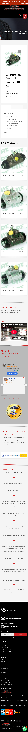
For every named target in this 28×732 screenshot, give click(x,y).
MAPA (25, 16)
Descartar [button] (25, 3)
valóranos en (11, 373)
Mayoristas (3, 666)
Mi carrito (3, 661)
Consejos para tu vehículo (7, 684)
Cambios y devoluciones (6, 682)
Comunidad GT (4, 647)
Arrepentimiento (5, 668)
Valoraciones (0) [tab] (16, 107)
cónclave (9, 728)
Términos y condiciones (6, 653)
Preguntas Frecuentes (6, 680)
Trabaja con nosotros (6, 649)
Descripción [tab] (6, 107)
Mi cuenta (3, 659)
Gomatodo (10, 364)
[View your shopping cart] (20, 15)
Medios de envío (5, 678)
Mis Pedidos (3, 663)
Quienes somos (4, 644)
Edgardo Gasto (12, 378)
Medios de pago (4, 676)
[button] (19, 51)
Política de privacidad (6, 651)
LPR (10, 96)
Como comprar (4, 675)
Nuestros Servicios (5, 645)
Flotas (2, 665)
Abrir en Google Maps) (10, 706)
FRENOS (12, 94)
